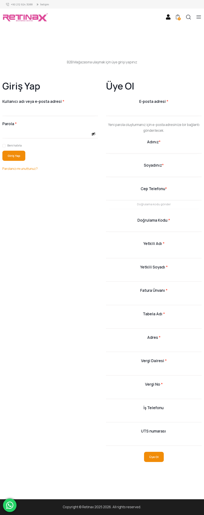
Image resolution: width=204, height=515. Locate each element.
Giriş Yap (14, 156)
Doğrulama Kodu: (153, 220)
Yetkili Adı (154, 243)
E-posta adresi (160, 101)
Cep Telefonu (154, 188)
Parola (16, 123)
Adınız (154, 141)
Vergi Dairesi (154, 360)
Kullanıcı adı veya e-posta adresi (40, 101)
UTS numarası (154, 431)
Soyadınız (154, 165)
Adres (154, 337)
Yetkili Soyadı (154, 267)
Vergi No (154, 384)
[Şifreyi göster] (93, 134)
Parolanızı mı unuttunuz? (20, 168)
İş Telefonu (153, 407)
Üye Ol (154, 457)
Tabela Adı (154, 313)
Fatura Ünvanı (154, 290)
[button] (198, 17)
